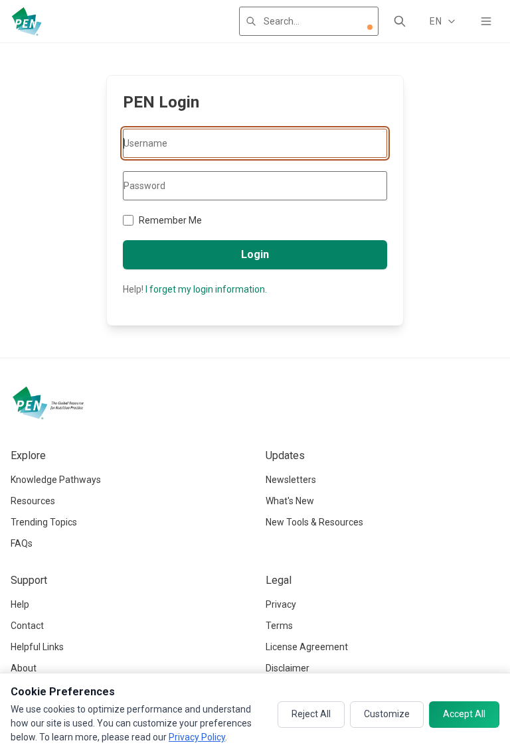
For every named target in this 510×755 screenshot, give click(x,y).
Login (255, 254)
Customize (387, 714)
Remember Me (170, 220)
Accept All (464, 714)
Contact (27, 625)
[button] (370, 27)
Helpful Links (37, 647)
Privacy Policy (197, 737)
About (24, 668)
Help (20, 604)
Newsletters (291, 479)
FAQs (22, 543)
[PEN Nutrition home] (26, 21)
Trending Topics (44, 522)
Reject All (311, 714)
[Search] (399, 21)
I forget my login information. (206, 289)
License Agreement (307, 647)
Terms (279, 625)
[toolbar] (370, 27)
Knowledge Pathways (56, 479)
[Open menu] (486, 21)
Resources (33, 501)
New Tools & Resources (314, 522)
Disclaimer (287, 668)
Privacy (281, 604)
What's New (290, 501)
